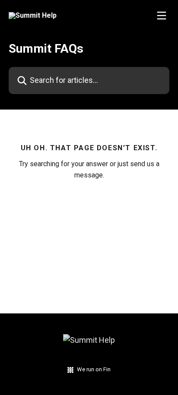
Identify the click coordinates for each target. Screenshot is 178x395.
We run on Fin (94, 369)
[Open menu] (161, 15)
